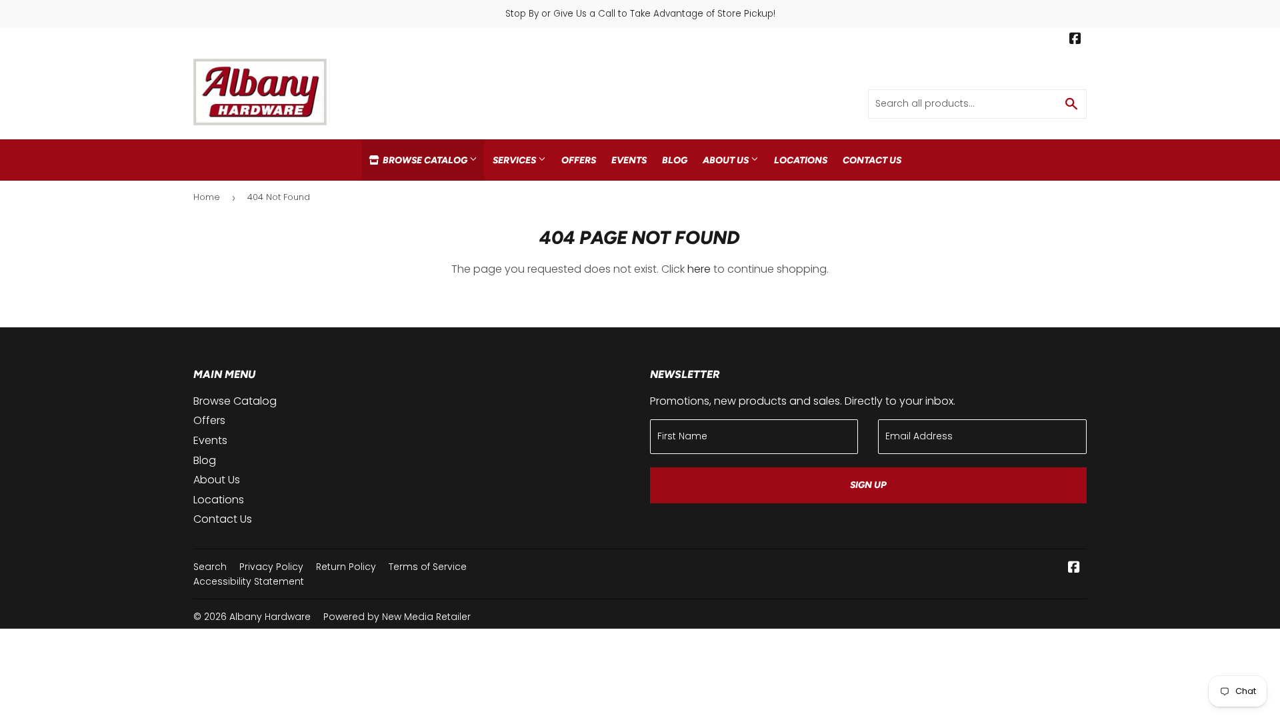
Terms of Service (428, 566)
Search (210, 566)
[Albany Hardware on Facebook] (1075, 40)
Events (629, 160)
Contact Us (872, 160)
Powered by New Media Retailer (397, 616)
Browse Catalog (425, 160)
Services (515, 160)
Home (206, 197)
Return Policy (346, 566)
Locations (800, 160)
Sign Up (868, 485)
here (699, 269)
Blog (674, 160)
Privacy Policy (271, 566)
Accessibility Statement (248, 581)
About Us (727, 160)
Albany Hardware (270, 616)
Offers (578, 160)
